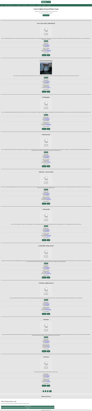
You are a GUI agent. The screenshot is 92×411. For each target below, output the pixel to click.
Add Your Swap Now (46, 15)
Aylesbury (48, 272)
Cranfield (48, 380)
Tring (48, 86)
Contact (48, 55)
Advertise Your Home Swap (9, 5)
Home (2, 5)
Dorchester (48, 346)
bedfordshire (48, 51)
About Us (44, 5)
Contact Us (49, 5)
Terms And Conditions (27, 406)
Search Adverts (25, 5)
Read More (44, 55)
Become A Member (32, 5)
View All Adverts (18, 5)
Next (50, 391)
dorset (48, 347)
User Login (39, 5)
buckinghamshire (48, 273)
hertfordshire (49, 87)
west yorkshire (48, 162)
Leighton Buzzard (47, 45)
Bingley (48, 161)
